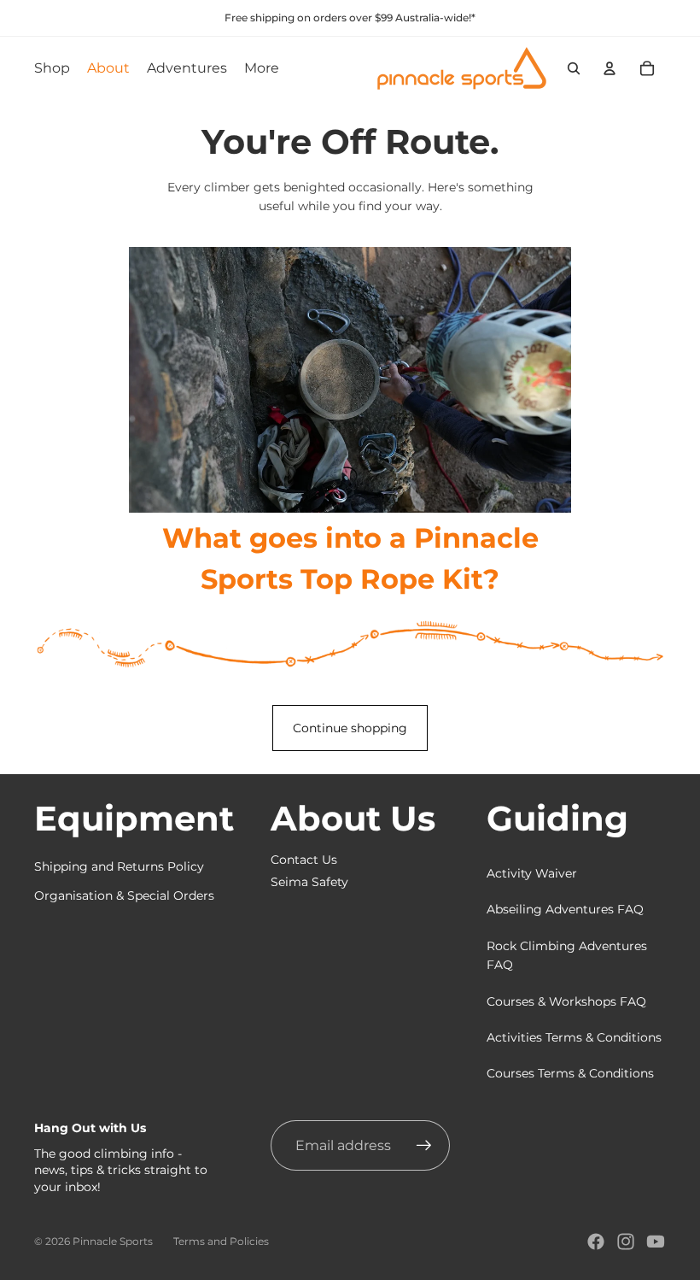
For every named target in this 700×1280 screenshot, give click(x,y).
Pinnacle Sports (113, 1241)
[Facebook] (596, 1241)
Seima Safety (309, 882)
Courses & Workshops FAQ (566, 1001)
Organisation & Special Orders (124, 895)
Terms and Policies (221, 1241)
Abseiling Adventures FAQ (565, 909)
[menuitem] (262, 68)
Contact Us (304, 859)
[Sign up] (424, 1146)
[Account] (609, 68)
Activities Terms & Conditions (574, 1037)
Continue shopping (350, 728)
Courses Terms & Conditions (570, 1073)
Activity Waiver (532, 873)
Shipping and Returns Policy (119, 866)
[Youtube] (655, 1241)
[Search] (573, 68)
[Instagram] (625, 1241)
